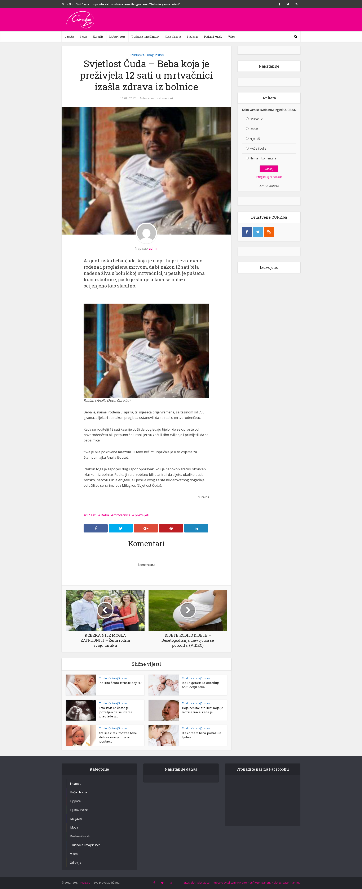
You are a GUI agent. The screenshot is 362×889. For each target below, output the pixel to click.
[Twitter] (258, 232)
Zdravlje (98, 36)
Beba (105, 515)
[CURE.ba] (80, 19)
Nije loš (255, 139)
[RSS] (269, 232)
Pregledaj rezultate (269, 177)
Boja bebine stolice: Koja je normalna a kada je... (202, 710)
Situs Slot (67, 4)
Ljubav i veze (117, 36)
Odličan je (256, 119)
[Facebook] (247, 232)
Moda (83, 36)
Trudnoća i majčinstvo (145, 36)
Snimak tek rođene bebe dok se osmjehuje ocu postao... (118, 737)
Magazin (192, 36)
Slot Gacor (82, 4)
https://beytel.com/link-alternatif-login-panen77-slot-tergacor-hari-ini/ (136, 4)
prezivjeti (142, 515)
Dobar (254, 129)
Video (231, 36)
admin (152, 98)
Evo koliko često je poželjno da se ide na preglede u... (115, 712)
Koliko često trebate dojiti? (120, 683)
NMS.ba (85, 882)
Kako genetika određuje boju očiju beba (201, 685)
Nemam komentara (263, 158)
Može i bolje (258, 148)
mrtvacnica (121, 515)
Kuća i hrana (173, 36)
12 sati (91, 515)
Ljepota (69, 36)
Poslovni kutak (213, 36)
